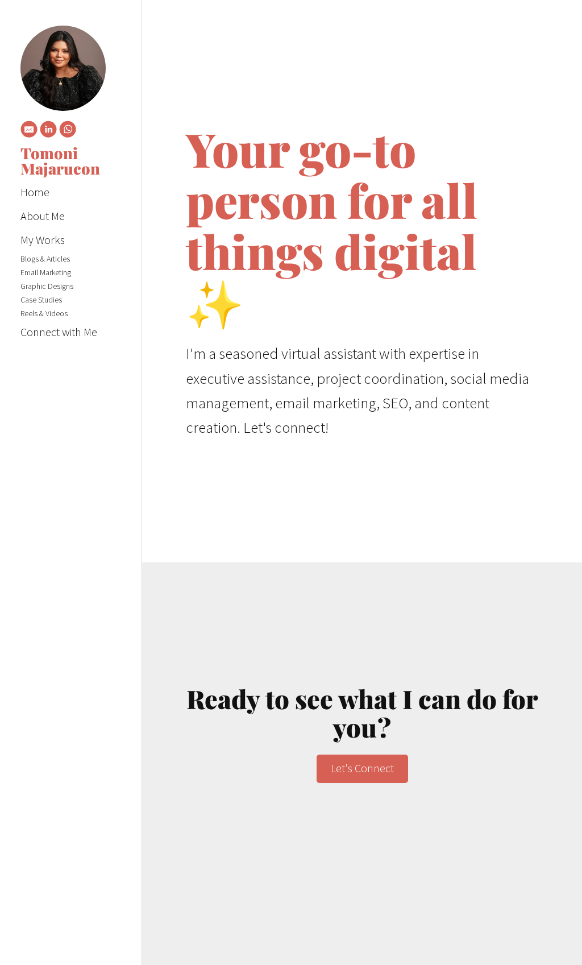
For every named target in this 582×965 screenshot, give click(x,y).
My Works (42, 240)
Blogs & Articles (45, 259)
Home (34, 192)
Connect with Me (58, 332)
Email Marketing (45, 272)
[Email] (29, 131)
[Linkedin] (48, 131)
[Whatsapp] (67, 131)
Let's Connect (362, 768)
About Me (42, 216)
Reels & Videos (44, 313)
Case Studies (41, 300)
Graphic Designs (46, 286)
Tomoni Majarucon (60, 161)
